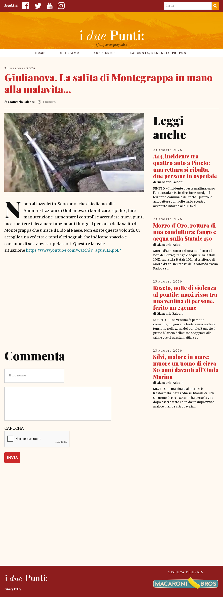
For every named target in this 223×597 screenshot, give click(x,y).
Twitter (37, 5)
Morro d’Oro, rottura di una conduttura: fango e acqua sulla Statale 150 (184, 232)
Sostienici (104, 53)
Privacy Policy (12, 588)
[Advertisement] (74, 308)
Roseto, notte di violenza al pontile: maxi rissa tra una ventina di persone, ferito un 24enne (185, 297)
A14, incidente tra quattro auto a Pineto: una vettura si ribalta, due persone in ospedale (185, 166)
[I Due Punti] (111, 35)
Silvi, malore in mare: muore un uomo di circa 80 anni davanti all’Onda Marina (185, 366)
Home (40, 53)
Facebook (25, 5)
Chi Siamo (69, 53)
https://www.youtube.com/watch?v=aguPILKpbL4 (74, 250)
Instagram (61, 5)
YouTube (49, 5)
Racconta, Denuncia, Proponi (159, 53)
